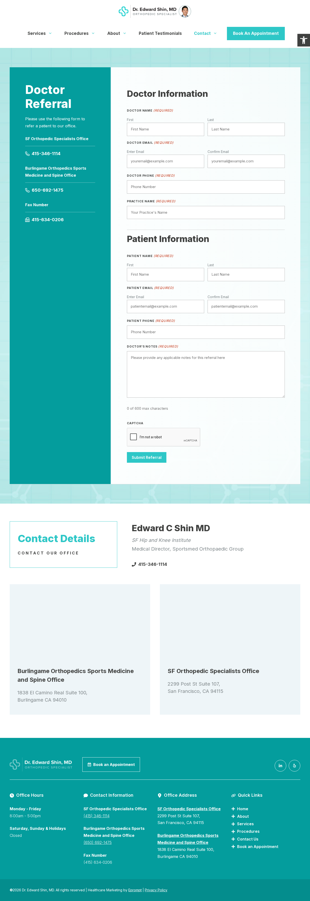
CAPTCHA (135, 423)
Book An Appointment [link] (256, 33)
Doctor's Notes (152, 346)
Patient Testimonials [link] (160, 33)
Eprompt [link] (135, 890)
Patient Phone (151, 321)
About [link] (113, 33)
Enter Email (135, 152)
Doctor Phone (151, 175)
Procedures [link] (76, 33)
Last (211, 120)
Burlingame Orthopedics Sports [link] (187, 835)
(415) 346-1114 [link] (96, 815)
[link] (303, 40)
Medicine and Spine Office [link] (182, 842)
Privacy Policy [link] (156, 890)
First (130, 120)
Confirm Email (218, 152)
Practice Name (151, 201)
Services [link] (37, 33)
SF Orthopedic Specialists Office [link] (189, 808)
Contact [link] (202, 33)
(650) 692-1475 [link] (98, 842)
